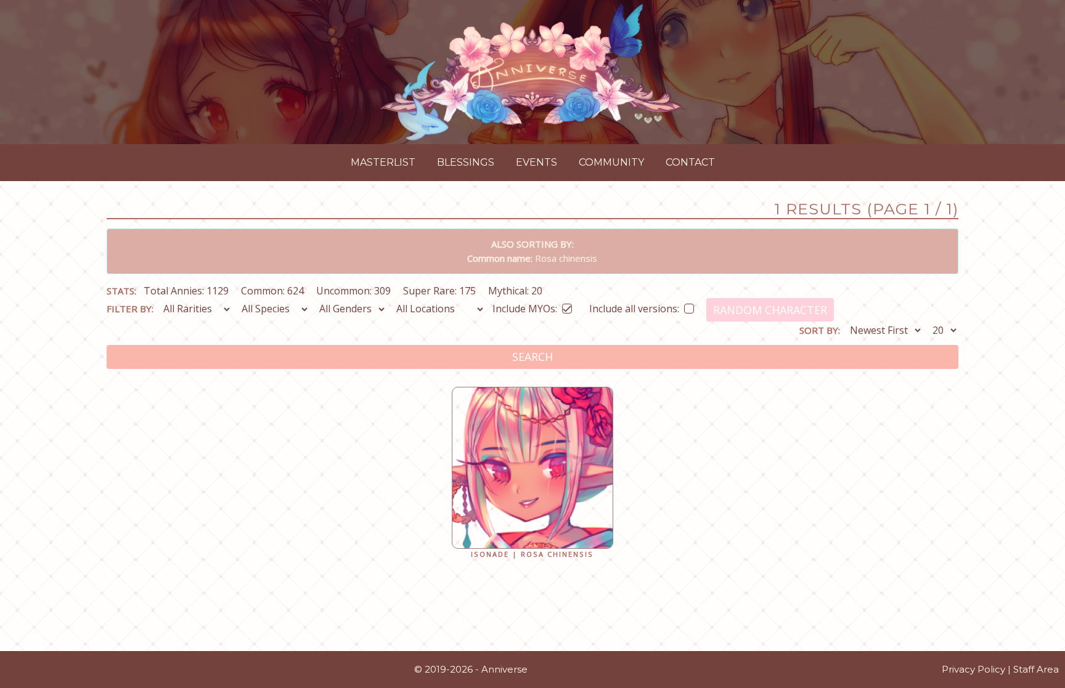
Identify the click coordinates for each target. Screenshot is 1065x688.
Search (532, 356)
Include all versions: (634, 306)
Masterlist (383, 162)
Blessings (465, 162)
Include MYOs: (524, 306)
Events (536, 162)
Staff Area (1036, 669)
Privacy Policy (973, 669)
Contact (690, 162)
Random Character (770, 309)
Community (611, 162)
